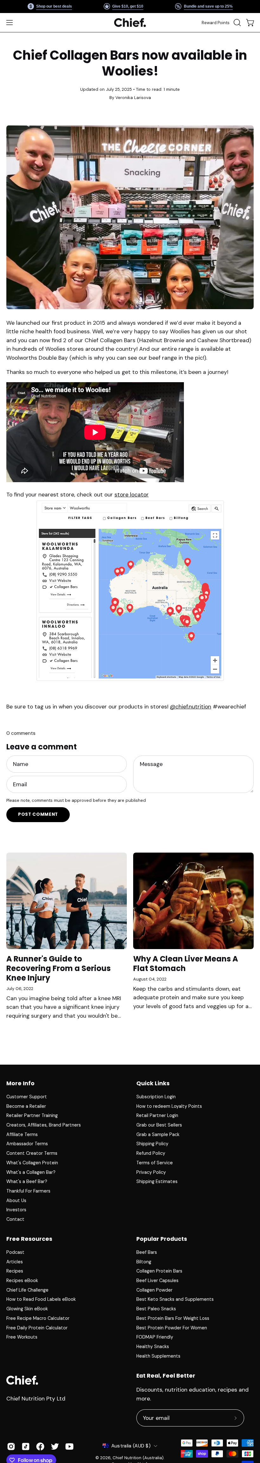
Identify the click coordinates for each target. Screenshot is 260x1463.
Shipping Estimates (157, 1181)
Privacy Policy (151, 1172)
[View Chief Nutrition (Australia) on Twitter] (55, 1446)
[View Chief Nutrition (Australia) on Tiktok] (25, 1446)
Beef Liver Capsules (157, 1280)
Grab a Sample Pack (157, 1134)
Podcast (15, 1252)
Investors (16, 1210)
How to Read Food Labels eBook (41, 1299)
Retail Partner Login (157, 1115)
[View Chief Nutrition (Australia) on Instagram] (11, 1446)
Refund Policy (150, 1153)
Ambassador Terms (27, 1144)
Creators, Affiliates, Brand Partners (43, 1125)
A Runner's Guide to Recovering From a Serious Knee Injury (58, 968)
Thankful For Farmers (28, 1191)
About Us (16, 1200)
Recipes (14, 1271)
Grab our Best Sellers (159, 1125)
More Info (20, 1083)
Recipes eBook (22, 1280)
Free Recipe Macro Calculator (37, 1318)
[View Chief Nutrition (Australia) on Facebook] (40, 1446)
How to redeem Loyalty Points (169, 1106)
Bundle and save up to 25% (208, 6)
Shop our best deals (54, 6)
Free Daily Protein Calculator (37, 1328)
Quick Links (153, 1083)
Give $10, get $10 (127, 6)
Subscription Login (156, 1097)
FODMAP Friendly (154, 1337)
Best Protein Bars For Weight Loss (172, 1318)
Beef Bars (146, 1252)
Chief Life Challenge (27, 1290)
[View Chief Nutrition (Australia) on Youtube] (69, 1446)
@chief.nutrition (190, 706)
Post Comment (38, 814)
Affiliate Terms (22, 1134)
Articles (14, 1262)
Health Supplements (158, 1356)
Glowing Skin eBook (27, 1309)
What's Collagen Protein (32, 1163)
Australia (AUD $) (131, 1446)
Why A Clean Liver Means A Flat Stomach (185, 964)
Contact (15, 1219)
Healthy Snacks (152, 1346)
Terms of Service (154, 1163)
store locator (131, 494)
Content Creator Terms (31, 1153)
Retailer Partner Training (32, 1115)
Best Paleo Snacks (156, 1309)
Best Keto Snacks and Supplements (175, 1299)
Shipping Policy (152, 1144)
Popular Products (161, 1238)
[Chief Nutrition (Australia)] (130, 22)
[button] (236, 22)
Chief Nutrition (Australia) (138, 1457)
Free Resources (29, 1238)
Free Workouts (21, 1337)
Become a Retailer (26, 1106)
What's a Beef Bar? (26, 1181)
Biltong (143, 1262)
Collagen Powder (154, 1290)
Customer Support (26, 1097)
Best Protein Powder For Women (171, 1328)
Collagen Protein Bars (159, 1271)
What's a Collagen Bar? (30, 1172)
